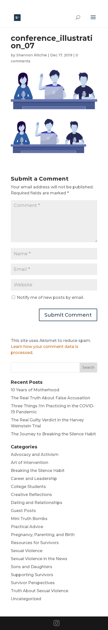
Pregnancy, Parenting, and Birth (43, 534)
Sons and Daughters (31, 566)
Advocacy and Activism (35, 454)
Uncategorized (26, 598)
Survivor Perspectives (33, 582)
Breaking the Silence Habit (38, 470)
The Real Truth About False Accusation (50, 398)
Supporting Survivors (32, 574)
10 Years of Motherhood (35, 390)
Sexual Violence (26, 550)
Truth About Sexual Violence (39, 590)
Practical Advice (27, 526)
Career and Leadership (34, 478)
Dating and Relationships (36, 502)
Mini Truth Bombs (29, 518)
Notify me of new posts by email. (50, 297)
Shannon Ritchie (31, 55)
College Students (28, 486)
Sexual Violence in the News (39, 558)
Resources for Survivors (35, 542)
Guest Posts (23, 510)
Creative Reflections (31, 494)
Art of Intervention (29, 462)
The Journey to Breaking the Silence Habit (53, 434)
